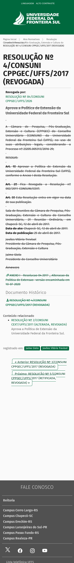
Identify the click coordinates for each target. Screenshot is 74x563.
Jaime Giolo (32, 348)
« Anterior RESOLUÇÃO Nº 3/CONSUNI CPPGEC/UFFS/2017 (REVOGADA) (39, 364)
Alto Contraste (45, 3)
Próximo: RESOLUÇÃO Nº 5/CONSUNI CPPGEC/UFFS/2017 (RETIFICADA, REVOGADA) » (38, 378)
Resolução (51, 39)
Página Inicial (9, 39)
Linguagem (27, 3)
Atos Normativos (31, 39)
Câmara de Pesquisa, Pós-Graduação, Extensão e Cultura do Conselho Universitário (33, 42)
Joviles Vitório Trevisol (55, 348)
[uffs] (42, 18)
